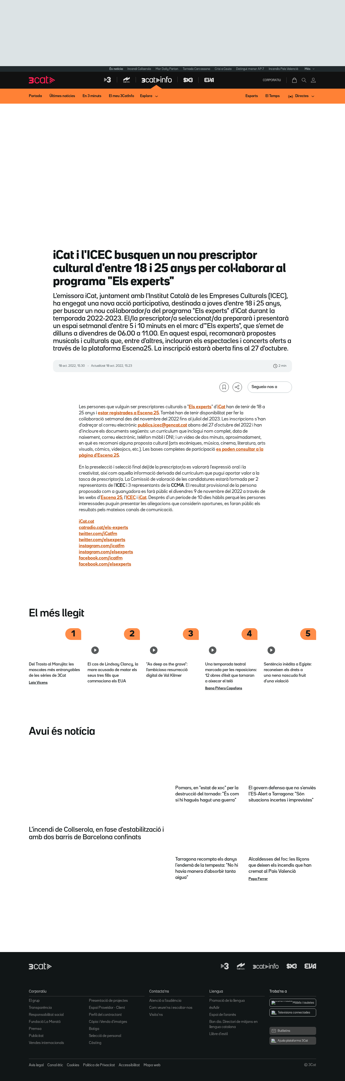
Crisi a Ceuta (223, 69)
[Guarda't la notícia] (224, 387)
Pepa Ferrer (258, 879)
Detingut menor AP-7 (250, 69)
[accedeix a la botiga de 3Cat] (294, 80)
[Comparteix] (237, 387)
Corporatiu (272, 80)
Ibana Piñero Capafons (223, 688)
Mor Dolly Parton (167, 69)
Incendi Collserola (139, 69)
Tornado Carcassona (196, 69)
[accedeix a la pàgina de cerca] (304, 80)
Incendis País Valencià (283, 69)
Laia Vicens (38, 682)
